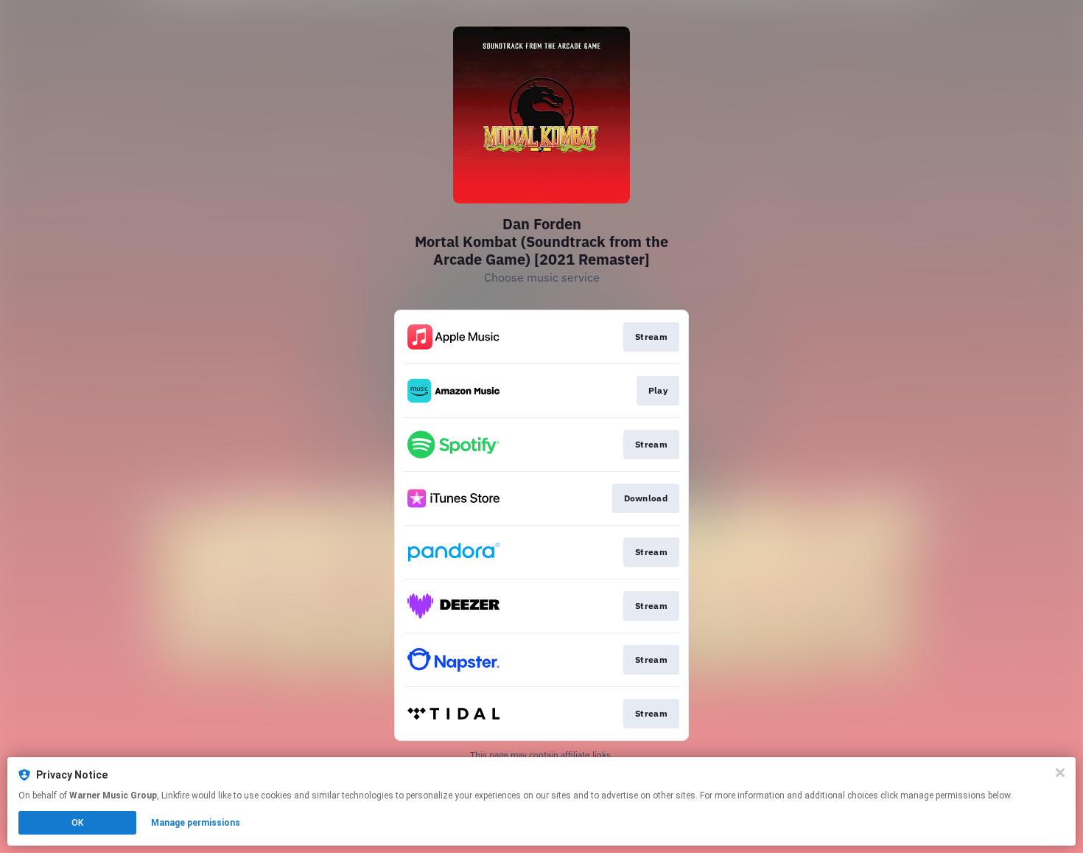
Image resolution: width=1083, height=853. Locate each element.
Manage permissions (195, 823)
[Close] (1060, 772)
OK (77, 823)
